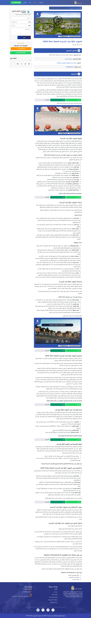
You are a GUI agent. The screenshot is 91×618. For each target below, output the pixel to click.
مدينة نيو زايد (72, 8)
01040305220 (16, 2)
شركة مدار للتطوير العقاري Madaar (66, 63)
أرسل (24, 37)
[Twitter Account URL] (47, 610)
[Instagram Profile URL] (43, 610)
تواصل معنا (54, 594)
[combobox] (28, 22)
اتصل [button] (63, 100)
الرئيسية (41, 2)
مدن (30, 2)
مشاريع (35, 2)
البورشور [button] (46, 100)
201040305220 (21, 53)
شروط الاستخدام (53, 597)
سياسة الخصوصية (52, 600)
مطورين (25, 2)
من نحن (55, 592)
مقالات (55, 589)
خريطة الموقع (53, 602)
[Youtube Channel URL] (38, 610)
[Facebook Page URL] (52, 610)
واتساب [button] (78, 100)
